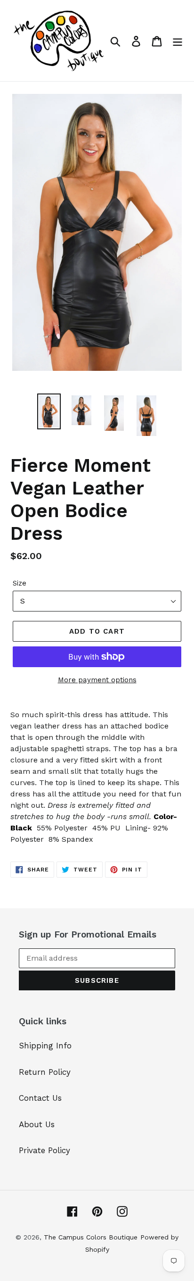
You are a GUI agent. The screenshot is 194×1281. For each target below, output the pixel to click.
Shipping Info (45, 1045)
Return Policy (45, 1072)
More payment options (97, 680)
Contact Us (40, 1098)
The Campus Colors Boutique (90, 1237)
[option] (49, 411)
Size (19, 583)
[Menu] (177, 40)
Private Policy (44, 1150)
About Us (37, 1124)
